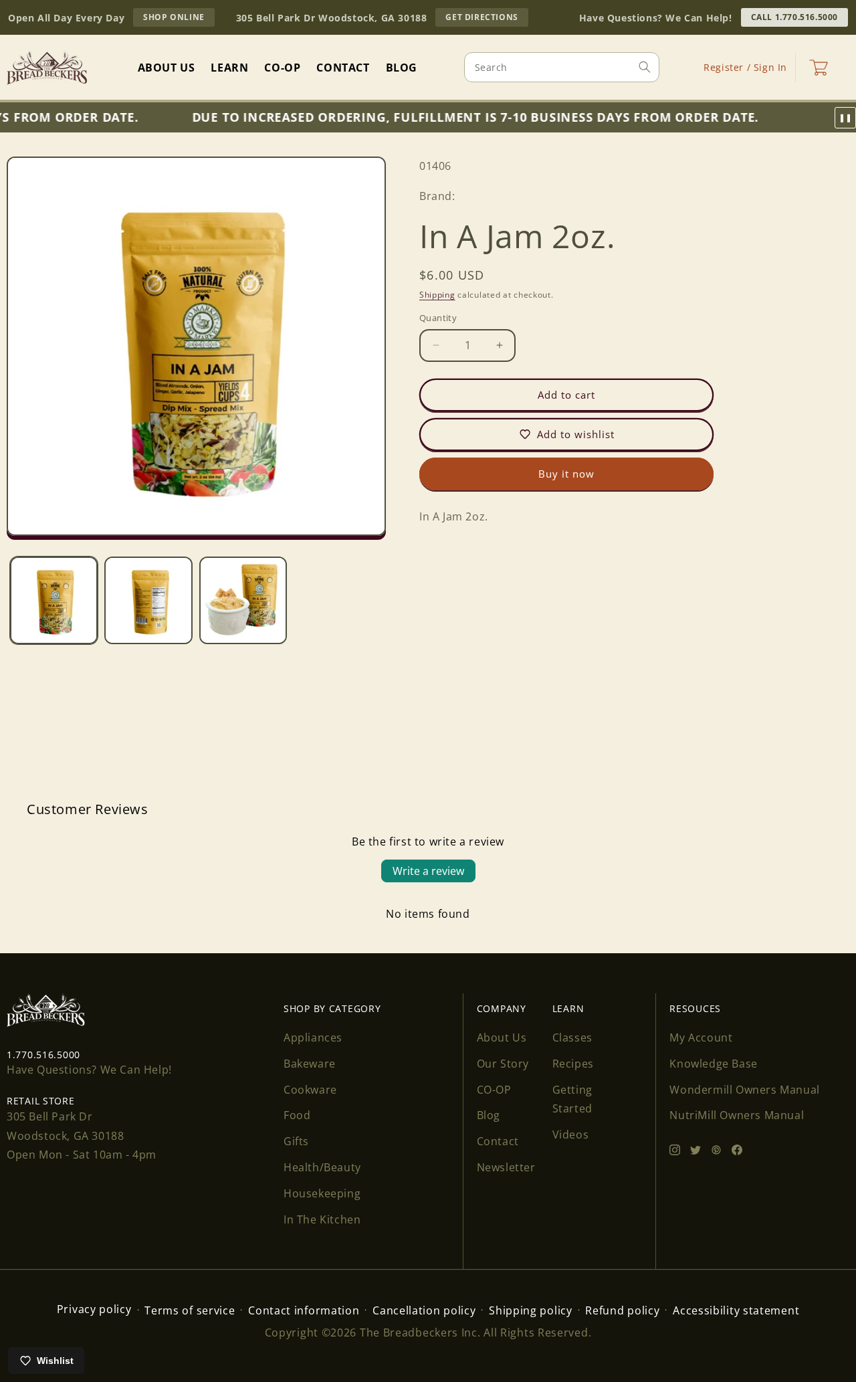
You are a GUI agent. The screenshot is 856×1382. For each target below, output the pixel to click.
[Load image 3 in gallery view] (243, 600)
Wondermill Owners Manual (744, 1089)
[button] (818, 67)
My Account (700, 1037)
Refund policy (622, 1310)
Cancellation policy (423, 1310)
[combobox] (561, 67)
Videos (570, 1134)
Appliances (313, 1037)
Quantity (438, 318)
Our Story (503, 1063)
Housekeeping (322, 1193)
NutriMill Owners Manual (736, 1115)
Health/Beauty (322, 1167)
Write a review (428, 871)
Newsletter (506, 1167)
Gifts (296, 1141)
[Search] (644, 67)
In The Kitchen (322, 1219)
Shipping (437, 294)
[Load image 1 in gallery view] (54, 600)
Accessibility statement (736, 1310)
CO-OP (494, 1089)
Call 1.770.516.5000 (794, 17)
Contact (498, 1141)
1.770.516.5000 (43, 1054)
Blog (488, 1115)
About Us (502, 1037)
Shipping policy (530, 1310)
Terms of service (189, 1310)
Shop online (179, 19)
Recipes (573, 1063)
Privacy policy (94, 1309)
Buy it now (566, 473)
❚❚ (845, 117)
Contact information (303, 1310)
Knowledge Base (713, 1063)
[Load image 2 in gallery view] (148, 600)
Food (297, 1115)
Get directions (486, 19)
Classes (572, 1037)
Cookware (310, 1089)
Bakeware (310, 1063)
